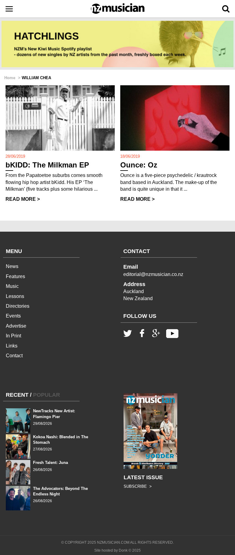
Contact (14, 355)
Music (12, 286)
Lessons (15, 296)
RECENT (17, 395)
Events (13, 315)
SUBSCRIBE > (138, 486)
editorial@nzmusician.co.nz (153, 274)
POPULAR (46, 395)
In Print (13, 335)
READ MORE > (23, 199)
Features (15, 276)
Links (11, 345)
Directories (17, 306)
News (12, 266)
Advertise (16, 326)
